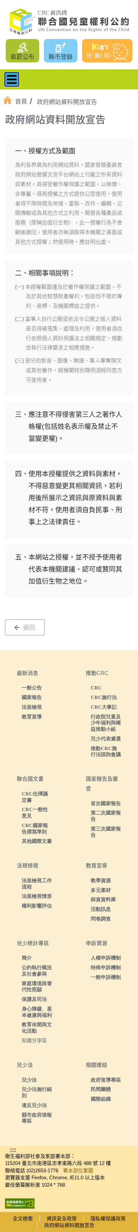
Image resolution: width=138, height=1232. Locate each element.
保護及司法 (34, 999)
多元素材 (101, 889)
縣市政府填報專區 (37, 1118)
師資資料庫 (103, 899)
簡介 (27, 957)
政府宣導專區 (106, 1079)
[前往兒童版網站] (107, 50)
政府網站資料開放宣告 (69, 1225)
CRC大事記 (104, 706)
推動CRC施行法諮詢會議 (106, 751)
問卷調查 (101, 918)
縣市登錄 (61, 57)
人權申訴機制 (106, 957)
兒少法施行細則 (37, 1092)
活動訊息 (101, 908)
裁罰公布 (22, 57)
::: (21, 119)
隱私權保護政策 (108, 1218)
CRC (96, 687)
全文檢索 (23, 1218)
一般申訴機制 (106, 977)
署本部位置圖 (78, 1170)
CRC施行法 (104, 697)
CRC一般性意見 (35, 812)
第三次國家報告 (106, 831)
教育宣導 (32, 716)
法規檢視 (32, 706)
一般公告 (32, 687)
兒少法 (29, 1079)
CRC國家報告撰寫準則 (35, 828)
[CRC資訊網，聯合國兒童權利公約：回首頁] (69, 22)
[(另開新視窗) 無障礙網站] (19, 1201)
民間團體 (101, 1089)
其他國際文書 (37, 840)
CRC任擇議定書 (35, 796)
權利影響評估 (37, 905)
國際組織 (101, 1098)
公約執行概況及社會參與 (37, 970)
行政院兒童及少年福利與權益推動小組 (106, 723)
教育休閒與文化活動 (37, 1027)
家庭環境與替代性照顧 (37, 986)
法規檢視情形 (37, 895)
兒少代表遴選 (106, 738)
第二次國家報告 (106, 815)
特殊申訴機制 (106, 967)
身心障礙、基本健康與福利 (37, 1012)
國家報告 (32, 697)
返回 (28, 627)
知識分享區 (34, 1040)
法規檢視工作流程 (37, 883)
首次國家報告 (106, 803)
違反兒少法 (34, 1105)
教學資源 (101, 880)
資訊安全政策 (62, 1218)
